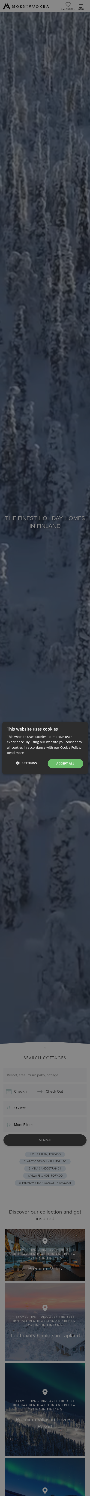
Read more (15, 753)
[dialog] (45, 748)
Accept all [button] (65, 763)
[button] (26, 763)
